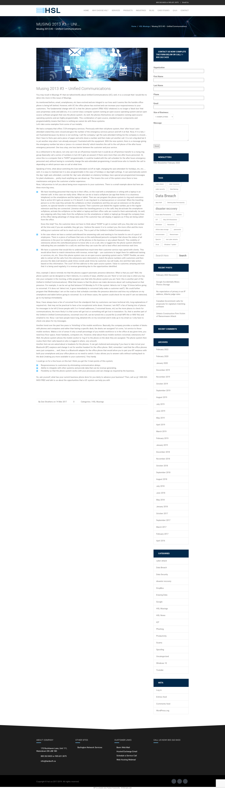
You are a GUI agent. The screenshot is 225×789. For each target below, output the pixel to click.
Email (156, 103)
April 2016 (160, 541)
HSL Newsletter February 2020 (167, 163)
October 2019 (162, 384)
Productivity (161, 636)
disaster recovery (166, 208)
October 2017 (162, 513)
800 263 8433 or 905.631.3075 (167, 2)
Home (86, 10)
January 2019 (162, 445)
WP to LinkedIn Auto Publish (102, 788)
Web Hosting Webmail (126, 760)
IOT (157, 220)
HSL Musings (144, 26)
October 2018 (162, 466)
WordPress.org (162, 710)
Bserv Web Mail (123, 747)
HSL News (160, 615)
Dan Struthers (47, 402)
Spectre (158, 239)
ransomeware (160, 234)
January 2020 (162, 363)
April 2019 (160, 424)
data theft (159, 202)
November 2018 (163, 459)
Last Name (158, 85)
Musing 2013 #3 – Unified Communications (73, 88)
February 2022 (162, 349)
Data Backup (174, 189)
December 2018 (163, 452)
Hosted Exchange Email (127, 751)
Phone (156, 94)
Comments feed (163, 704)
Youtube (159, 670)
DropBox (160, 588)
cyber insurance (174, 184)
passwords (177, 229)
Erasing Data (161, 595)
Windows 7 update (170, 244)
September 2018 (163, 472)
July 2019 (160, 404)
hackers (179, 214)
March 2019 (161, 431)
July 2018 (160, 486)
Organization (159, 67)
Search (182, 255)
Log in (159, 690)
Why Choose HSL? (100, 10)
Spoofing (160, 649)
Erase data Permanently (163, 214)
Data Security (162, 574)
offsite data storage (162, 229)
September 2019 (163, 390)
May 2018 (160, 500)
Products (128, 10)
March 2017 (161, 527)
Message (158, 123)
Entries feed (161, 697)
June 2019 (160, 411)
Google (159, 602)
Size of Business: (161, 112)
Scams (159, 643)
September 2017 (163, 520)
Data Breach (166, 196)
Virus (157, 244)
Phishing (160, 629)
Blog (151, 10)
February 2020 (162, 356)
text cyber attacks (172, 239)
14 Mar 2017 (61, 402)
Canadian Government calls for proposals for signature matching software (170, 304)
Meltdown (159, 224)
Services (116, 10)
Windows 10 (161, 663)
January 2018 (162, 506)
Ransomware (174, 234)
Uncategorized (162, 656)
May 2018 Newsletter (170, 220)
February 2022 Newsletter (167, 275)
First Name (158, 76)
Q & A (175, 10)
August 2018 (161, 479)
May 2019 (160, 418)
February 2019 (162, 438)
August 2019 (161, 397)
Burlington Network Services (89, 747)
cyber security (160, 189)
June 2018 (160, 493)
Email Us (185, 2)
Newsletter (170, 224)
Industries (141, 10)
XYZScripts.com (126, 788)
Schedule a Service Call (127, 755)
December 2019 (163, 370)
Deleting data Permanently (176, 202)
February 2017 (162, 534)
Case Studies (163, 10)
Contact (185, 10)
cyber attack (160, 184)
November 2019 (163, 377)
